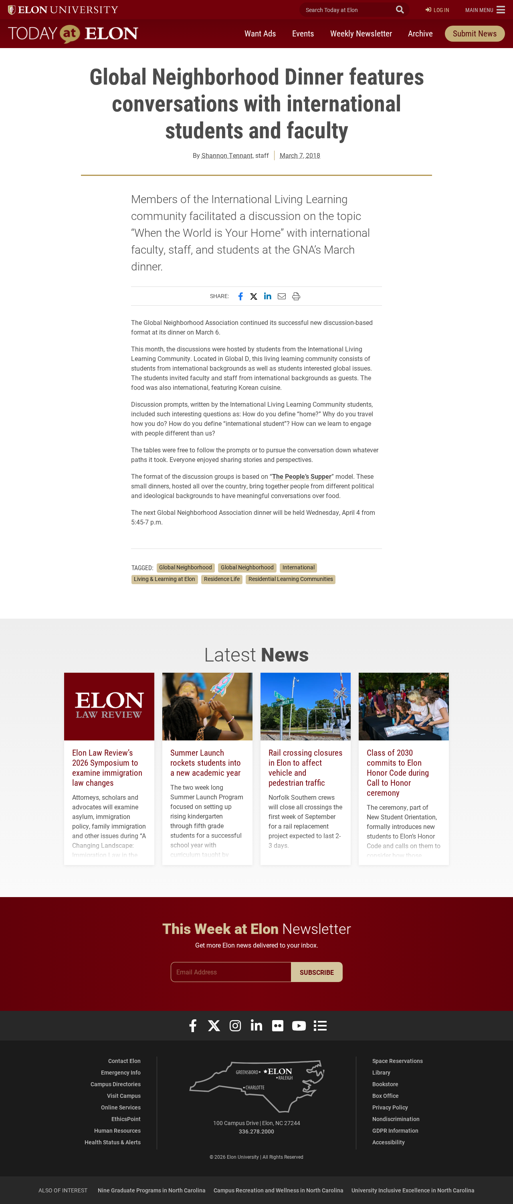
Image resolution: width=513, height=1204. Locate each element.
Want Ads (260, 33)
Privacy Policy (390, 1107)
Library (381, 1072)
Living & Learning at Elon (164, 579)
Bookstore (385, 1084)
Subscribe (317, 972)
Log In (441, 10)
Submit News (475, 33)
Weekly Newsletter (361, 33)
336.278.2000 (256, 1131)
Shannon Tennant (227, 155)
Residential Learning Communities (290, 579)
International (299, 567)
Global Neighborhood (185, 567)
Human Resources (117, 1130)
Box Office (385, 1095)
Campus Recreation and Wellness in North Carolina (278, 1190)
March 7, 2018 (300, 155)
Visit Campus (124, 1095)
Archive (420, 33)
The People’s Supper (301, 476)
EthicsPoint (126, 1119)
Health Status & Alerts (113, 1142)
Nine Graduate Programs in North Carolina (152, 1190)
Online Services (121, 1107)
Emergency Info (121, 1072)
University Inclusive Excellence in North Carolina (413, 1190)
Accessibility (388, 1142)
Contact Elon (124, 1061)
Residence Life (222, 579)
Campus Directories (116, 1084)
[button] (485, 9)
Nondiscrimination (396, 1119)
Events (303, 33)
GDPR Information (395, 1130)
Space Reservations (397, 1061)
